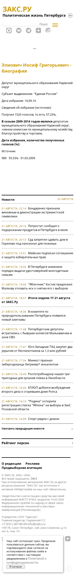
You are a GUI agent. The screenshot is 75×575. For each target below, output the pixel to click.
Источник (8, 151)
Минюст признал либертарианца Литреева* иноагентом (30, 362)
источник (43, 108)
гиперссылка (23, 489)
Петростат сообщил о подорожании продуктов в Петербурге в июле (35, 228)
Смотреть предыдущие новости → (37, 428)
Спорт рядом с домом (43, 419)
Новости (8, 200)
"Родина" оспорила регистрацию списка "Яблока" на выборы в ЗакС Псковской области (36, 405)
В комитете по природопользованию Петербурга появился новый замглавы (34, 316)
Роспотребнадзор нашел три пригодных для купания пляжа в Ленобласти (36, 376)
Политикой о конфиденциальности (26, 560)
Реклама (32, 463)
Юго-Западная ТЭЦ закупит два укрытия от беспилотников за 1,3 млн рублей (37, 349)
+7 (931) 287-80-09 (14, 524)
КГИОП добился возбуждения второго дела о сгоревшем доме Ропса (36, 390)
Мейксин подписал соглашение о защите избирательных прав (37, 255)
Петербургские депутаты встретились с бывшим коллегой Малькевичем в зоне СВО (37, 333)
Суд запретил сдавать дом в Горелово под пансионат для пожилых (35, 241)
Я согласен (15, 566)
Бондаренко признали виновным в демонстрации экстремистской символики (33, 212)
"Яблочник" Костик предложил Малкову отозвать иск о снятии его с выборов (37, 286)
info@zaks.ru (36, 524)
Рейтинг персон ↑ (37, 443)
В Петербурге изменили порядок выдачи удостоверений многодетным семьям (35, 271)
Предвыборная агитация (22, 468)
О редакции (11, 463)
